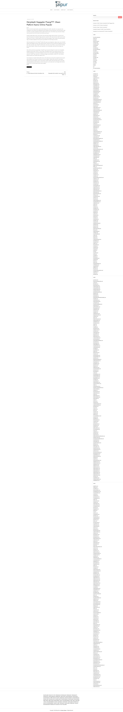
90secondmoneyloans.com (97, 546)
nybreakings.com (96, 650)
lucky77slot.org (95, 379)
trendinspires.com (96, 182)
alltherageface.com (96, 671)
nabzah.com (95, 128)
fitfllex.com (95, 166)
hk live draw (95, 60)
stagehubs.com (95, 486)
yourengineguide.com (96, 648)
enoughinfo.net (95, 252)
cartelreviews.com (96, 539)
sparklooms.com (95, 450)
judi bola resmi (95, 42)
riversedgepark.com (96, 498)
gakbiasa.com (95, 267)
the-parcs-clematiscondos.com (98, 281)
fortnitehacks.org (96, 240)
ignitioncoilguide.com (96, 681)
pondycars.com (95, 638)
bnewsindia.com (95, 634)
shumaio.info (95, 236)
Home (51, 9)
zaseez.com (95, 499)
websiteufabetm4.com (96, 588)
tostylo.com (95, 325)
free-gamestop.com (96, 308)
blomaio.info (95, 229)
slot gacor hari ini (52, 699)
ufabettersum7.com (96, 464)
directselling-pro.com (96, 677)
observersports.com (96, 336)
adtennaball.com (96, 127)
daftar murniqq (51, 700)
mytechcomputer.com (96, 682)
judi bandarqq (95, 45)
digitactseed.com (96, 543)
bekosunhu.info (95, 227)
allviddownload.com (96, 96)
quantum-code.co (96, 613)
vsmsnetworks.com (96, 77)
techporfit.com (95, 81)
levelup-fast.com (95, 566)
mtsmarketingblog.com (97, 201)
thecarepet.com (95, 283)
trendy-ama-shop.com (96, 624)
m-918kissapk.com (96, 264)
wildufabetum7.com (96, 480)
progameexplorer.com (96, 674)
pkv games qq (60, 701)
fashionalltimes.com (96, 661)
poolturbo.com (95, 207)
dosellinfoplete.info (96, 231)
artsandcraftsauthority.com (97, 685)
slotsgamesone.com (96, 115)
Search (94, 15)
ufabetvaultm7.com (96, 581)
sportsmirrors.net (96, 364)
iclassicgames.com (96, 332)
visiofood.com (95, 627)
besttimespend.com (96, 419)
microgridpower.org (96, 429)
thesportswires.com (96, 352)
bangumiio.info (95, 225)
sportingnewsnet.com (96, 355)
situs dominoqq (95, 47)
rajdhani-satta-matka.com (97, 146)
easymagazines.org (96, 423)
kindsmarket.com (96, 170)
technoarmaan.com (96, 663)
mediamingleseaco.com (97, 200)
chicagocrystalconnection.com (98, 270)
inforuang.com (95, 169)
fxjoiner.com (95, 669)
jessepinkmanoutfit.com (97, 314)
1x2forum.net (95, 487)
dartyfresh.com (95, 515)
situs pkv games (95, 52)
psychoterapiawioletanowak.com (98, 438)
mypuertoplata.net (96, 89)
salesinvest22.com (96, 622)
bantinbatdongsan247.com (97, 292)
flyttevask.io (95, 260)
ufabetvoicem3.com (96, 584)
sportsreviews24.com (96, 376)
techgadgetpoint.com (96, 374)
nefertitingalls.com (96, 503)
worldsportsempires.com (97, 403)
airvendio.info (95, 211)
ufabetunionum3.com (96, 578)
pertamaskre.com (96, 296)
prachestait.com (95, 208)
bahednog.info (95, 293)
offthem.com (95, 79)
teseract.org (95, 623)
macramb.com (95, 173)
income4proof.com (96, 506)
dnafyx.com (95, 521)
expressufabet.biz (96, 88)
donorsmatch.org (96, 244)
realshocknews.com (96, 392)
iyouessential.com (96, 523)
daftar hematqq (56, 700)
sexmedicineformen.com (97, 442)
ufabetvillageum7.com (96, 582)
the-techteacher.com (96, 658)
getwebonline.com (96, 159)
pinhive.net (95, 254)
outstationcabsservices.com (97, 651)
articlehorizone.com (96, 554)
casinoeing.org (95, 247)
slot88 (51, 697)
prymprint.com (95, 417)
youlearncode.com (96, 526)
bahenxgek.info (95, 294)
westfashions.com (96, 178)
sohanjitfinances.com (96, 448)
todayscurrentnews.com (97, 456)
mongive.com (95, 130)
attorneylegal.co (95, 371)
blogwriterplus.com (96, 285)
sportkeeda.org (95, 418)
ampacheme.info (96, 219)
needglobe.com (95, 431)
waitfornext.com (95, 611)
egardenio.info (95, 411)
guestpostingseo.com (96, 286)
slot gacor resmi (46, 699)
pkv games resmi (96, 53)
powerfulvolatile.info (96, 233)
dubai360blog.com (96, 378)
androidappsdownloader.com (98, 141)
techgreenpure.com (96, 537)
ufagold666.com (96, 631)
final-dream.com (95, 616)
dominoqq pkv (58, 695)
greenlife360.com (96, 85)
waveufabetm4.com (96, 585)
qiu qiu (94, 65)
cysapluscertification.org (97, 239)
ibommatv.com (95, 80)
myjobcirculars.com (96, 108)
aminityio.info (95, 216)
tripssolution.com (96, 550)
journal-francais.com (96, 196)
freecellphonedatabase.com (97, 304)
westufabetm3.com (96, 477)
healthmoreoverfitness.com (97, 110)
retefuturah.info (95, 600)
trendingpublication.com (97, 460)
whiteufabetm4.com (96, 589)
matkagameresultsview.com (97, 131)
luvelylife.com (95, 172)
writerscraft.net (95, 147)
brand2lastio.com (96, 153)
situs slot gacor (75, 696)
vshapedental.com (96, 646)
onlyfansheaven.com (96, 161)
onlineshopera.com (96, 514)
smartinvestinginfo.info (96, 601)
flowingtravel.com (96, 122)
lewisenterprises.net (96, 517)
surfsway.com (95, 541)
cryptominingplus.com (96, 337)
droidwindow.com (96, 628)
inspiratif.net (95, 76)
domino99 (75, 701)
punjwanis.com (95, 279)
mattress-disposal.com (96, 386)
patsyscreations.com (96, 504)
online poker (77, 700)
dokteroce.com (95, 194)
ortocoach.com (95, 433)
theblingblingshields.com (97, 359)
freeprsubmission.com (96, 630)
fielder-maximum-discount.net (98, 165)
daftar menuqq (45, 700)
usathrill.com (95, 644)
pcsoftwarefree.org (96, 518)
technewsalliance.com (96, 603)
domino (94, 64)
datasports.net (95, 366)
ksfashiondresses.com (96, 397)
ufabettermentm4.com (96, 462)
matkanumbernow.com (96, 107)
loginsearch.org (95, 242)
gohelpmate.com (96, 145)
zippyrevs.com (95, 106)
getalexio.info (95, 414)
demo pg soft (63, 696)
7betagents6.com (96, 557)
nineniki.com (95, 123)
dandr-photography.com (97, 193)
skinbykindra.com (96, 670)
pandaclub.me (95, 259)
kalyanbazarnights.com (97, 118)
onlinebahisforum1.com (97, 491)
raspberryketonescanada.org (97, 642)
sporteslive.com (95, 357)
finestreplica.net (95, 596)
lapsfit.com (95, 565)
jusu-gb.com (95, 282)
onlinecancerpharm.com (97, 383)
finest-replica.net (95, 617)
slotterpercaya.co (96, 445)
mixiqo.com (95, 430)
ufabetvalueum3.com (96, 580)
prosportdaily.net (96, 620)
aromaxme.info (95, 221)
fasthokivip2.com (96, 335)
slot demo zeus (95, 57)
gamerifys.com (95, 75)
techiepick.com (95, 635)
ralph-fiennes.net (95, 163)
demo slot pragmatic (68, 697)
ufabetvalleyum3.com (96, 475)
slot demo (94, 61)
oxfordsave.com (95, 331)
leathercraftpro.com (96, 427)
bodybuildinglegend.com (97, 190)
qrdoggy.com (95, 390)
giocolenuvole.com (96, 522)
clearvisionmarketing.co (97, 612)
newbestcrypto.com (96, 329)
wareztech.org (95, 312)
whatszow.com (95, 533)
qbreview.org (95, 103)
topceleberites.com (96, 576)
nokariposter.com (96, 137)
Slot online (56, 9)
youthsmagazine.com (96, 347)
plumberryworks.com (96, 437)
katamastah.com (95, 406)
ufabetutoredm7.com (96, 473)
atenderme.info (95, 224)
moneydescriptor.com (96, 345)
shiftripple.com (95, 444)
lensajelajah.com (96, 508)
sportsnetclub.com (96, 328)
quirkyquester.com (96, 441)
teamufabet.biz (95, 93)
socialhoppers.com (96, 155)
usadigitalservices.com (96, 154)
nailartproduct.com (96, 542)
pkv (93, 66)
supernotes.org (95, 402)
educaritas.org (95, 507)
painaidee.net (95, 348)
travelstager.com (95, 181)
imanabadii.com (95, 271)
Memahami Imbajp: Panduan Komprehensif (100, 27)
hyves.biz (94, 251)
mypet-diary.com (95, 174)
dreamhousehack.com (96, 656)
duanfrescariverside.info (97, 593)
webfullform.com (96, 95)
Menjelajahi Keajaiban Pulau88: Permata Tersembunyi (101, 29)
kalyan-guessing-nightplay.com (98, 138)
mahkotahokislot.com (96, 382)
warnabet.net (95, 255)
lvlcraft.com (95, 545)
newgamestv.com (96, 362)
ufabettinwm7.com (96, 465)
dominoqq (95, 39)
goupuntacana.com (96, 496)
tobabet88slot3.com (96, 454)
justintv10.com (95, 197)
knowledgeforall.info (96, 151)
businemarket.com (96, 343)
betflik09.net (95, 510)
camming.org (95, 494)
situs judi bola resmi (46, 704)
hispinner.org (95, 134)
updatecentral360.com (97, 405)
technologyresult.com (96, 530)
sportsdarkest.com (96, 349)
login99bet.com (95, 488)
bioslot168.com (95, 683)
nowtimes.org (95, 246)
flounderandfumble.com (97, 597)
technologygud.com (96, 391)
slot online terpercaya (96, 37)
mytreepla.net (95, 568)
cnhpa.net (94, 399)
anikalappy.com (95, 591)
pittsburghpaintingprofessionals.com (99, 436)
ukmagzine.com (95, 310)
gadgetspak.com (96, 561)
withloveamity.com (96, 525)
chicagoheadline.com (96, 492)
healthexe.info (95, 212)
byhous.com (95, 262)
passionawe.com (96, 434)
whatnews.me (95, 615)
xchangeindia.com (96, 654)
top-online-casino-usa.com (97, 119)
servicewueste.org (96, 104)
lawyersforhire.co (96, 341)
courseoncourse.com (96, 290)
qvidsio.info (95, 235)
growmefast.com (96, 380)
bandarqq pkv (58, 696)
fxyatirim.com (95, 527)
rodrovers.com (95, 549)
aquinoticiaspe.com (96, 339)
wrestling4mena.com (96, 150)
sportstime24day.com (96, 356)
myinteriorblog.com (96, 632)
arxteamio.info (95, 413)
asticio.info (95, 410)
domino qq (95, 38)
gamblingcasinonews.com (97, 99)
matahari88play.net (96, 344)
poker (71, 700)
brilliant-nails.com (96, 192)
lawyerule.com (95, 198)
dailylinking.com (96, 519)
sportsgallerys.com (96, 363)
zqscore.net (95, 407)
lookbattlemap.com (96, 321)
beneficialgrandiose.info (97, 228)
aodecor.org (95, 243)
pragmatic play (62, 697)
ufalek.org (95, 384)
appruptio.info (95, 274)
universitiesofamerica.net (97, 100)
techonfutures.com (96, 639)
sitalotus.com (95, 401)
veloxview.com (95, 476)
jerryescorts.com (95, 370)
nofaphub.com (95, 502)
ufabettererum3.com (96, 461)
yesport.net (95, 324)
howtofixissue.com (96, 92)
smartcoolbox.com (96, 446)
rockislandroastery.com (97, 675)
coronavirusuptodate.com (97, 558)
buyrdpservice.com (96, 322)
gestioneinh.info (95, 619)
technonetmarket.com (96, 604)
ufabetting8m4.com (96, 577)
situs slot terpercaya (52, 696)
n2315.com (95, 158)
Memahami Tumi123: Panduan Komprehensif (100, 25)
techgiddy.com (95, 298)
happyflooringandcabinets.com (98, 387)
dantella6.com (95, 114)
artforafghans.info (96, 209)
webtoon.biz (95, 351)
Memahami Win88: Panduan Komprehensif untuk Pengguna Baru (103, 23)
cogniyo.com (95, 422)
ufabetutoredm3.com (96, 472)
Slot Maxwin (70, 9)
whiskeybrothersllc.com (97, 479)
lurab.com (94, 679)
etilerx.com (95, 595)
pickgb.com (95, 394)
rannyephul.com (95, 184)
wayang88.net (95, 587)
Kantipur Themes (63, 710)
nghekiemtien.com (96, 203)
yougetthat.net (95, 327)
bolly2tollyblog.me (96, 258)
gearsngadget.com (96, 562)
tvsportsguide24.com (96, 375)
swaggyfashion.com (96, 186)
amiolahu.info (95, 217)
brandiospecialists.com (97, 124)
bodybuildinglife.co (96, 388)
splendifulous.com (96, 573)
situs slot (54, 697)
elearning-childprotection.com (98, 149)
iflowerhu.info (95, 268)
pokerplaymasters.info (96, 289)
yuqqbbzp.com (95, 556)
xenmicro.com (95, 512)
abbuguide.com (95, 529)
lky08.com (95, 162)
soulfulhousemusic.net (96, 449)
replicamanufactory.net (97, 570)
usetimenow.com (96, 142)
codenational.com (96, 673)
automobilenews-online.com (97, 659)
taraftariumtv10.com (96, 188)
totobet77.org (95, 458)
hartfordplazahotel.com (97, 263)
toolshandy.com (95, 180)
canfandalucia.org (96, 647)
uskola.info (95, 608)
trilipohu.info (95, 272)
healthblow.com (95, 143)
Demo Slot (63, 9)
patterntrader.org (96, 398)
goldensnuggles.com (96, 320)
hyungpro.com (95, 353)
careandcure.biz (95, 421)
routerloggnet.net (96, 112)
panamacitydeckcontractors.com (98, 177)
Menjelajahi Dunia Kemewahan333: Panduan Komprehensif (102, 31)
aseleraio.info (95, 409)
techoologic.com (96, 640)
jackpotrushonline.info (96, 301)
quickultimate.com (96, 440)
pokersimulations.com (96, 569)
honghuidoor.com (96, 120)
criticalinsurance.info (96, 135)
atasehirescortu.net (96, 367)
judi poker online (96, 43)
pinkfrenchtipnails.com (97, 360)
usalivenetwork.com (96, 300)
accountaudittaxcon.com (97, 415)
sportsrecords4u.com (96, 574)
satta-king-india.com (96, 552)
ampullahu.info (95, 220)
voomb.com (95, 372)
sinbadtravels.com (96, 309)
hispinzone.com (95, 116)
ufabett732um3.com (96, 607)
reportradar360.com (96, 185)
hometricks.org (95, 426)
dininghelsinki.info (96, 592)
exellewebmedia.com (96, 306)
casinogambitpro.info (96, 287)
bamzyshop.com (95, 636)
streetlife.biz (95, 250)
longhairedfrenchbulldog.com (98, 340)
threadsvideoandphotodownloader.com (99, 297)
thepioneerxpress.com (96, 91)
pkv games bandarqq (96, 68)
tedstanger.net (95, 605)
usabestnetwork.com (96, 313)
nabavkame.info (95, 266)
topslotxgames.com (96, 111)
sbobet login (72, 703)
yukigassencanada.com (97, 553)
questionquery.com (96, 189)
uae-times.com (95, 73)
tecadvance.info (95, 215)
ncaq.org (94, 511)
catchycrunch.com (96, 500)
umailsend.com (95, 316)
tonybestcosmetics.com (97, 666)
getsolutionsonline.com (97, 133)
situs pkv (50, 695)
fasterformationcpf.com (97, 318)
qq (77, 701)
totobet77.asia (95, 457)
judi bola (76, 703)
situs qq (61, 700)
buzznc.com (95, 667)
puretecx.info (95, 213)
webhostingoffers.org (96, 531)
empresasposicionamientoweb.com (98, 665)
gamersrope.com (96, 305)
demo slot (94, 56)
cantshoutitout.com (96, 87)
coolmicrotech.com (96, 655)
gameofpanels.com (96, 139)
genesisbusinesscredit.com (97, 168)
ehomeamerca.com (96, 534)
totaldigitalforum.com (96, 662)
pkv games (95, 50)
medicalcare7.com (96, 126)
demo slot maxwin (96, 41)
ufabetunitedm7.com (96, 469)
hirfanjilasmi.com (96, 425)
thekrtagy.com (95, 652)
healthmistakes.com (96, 395)
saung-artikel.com (96, 333)
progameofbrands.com (97, 102)
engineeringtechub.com (97, 368)
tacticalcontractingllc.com (97, 452)
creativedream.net (96, 157)
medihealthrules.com (96, 643)
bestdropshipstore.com (97, 538)
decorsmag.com (95, 98)
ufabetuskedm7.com (96, 471)
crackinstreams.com (96, 560)
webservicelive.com (96, 686)
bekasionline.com (96, 83)
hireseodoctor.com (96, 564)
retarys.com (95, 317)
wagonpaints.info (96, 609)
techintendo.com (96, 535)
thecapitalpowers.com (96, 453)
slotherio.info (95, 238)
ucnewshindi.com (96, 302)
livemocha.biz (95, 248)
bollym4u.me (95, 256)
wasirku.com (95, 204)
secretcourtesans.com (96, 490)
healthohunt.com (96, 599)
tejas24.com (95, 205)
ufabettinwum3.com (96, 466)
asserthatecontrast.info (96, 223)
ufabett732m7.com (96, 626)
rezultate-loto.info (96, 572)
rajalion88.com (95, 495)
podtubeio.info (95, 232)
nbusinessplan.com (96, 84)
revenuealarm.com (96, 678)
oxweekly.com (95, 176)
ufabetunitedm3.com (96, 468)
